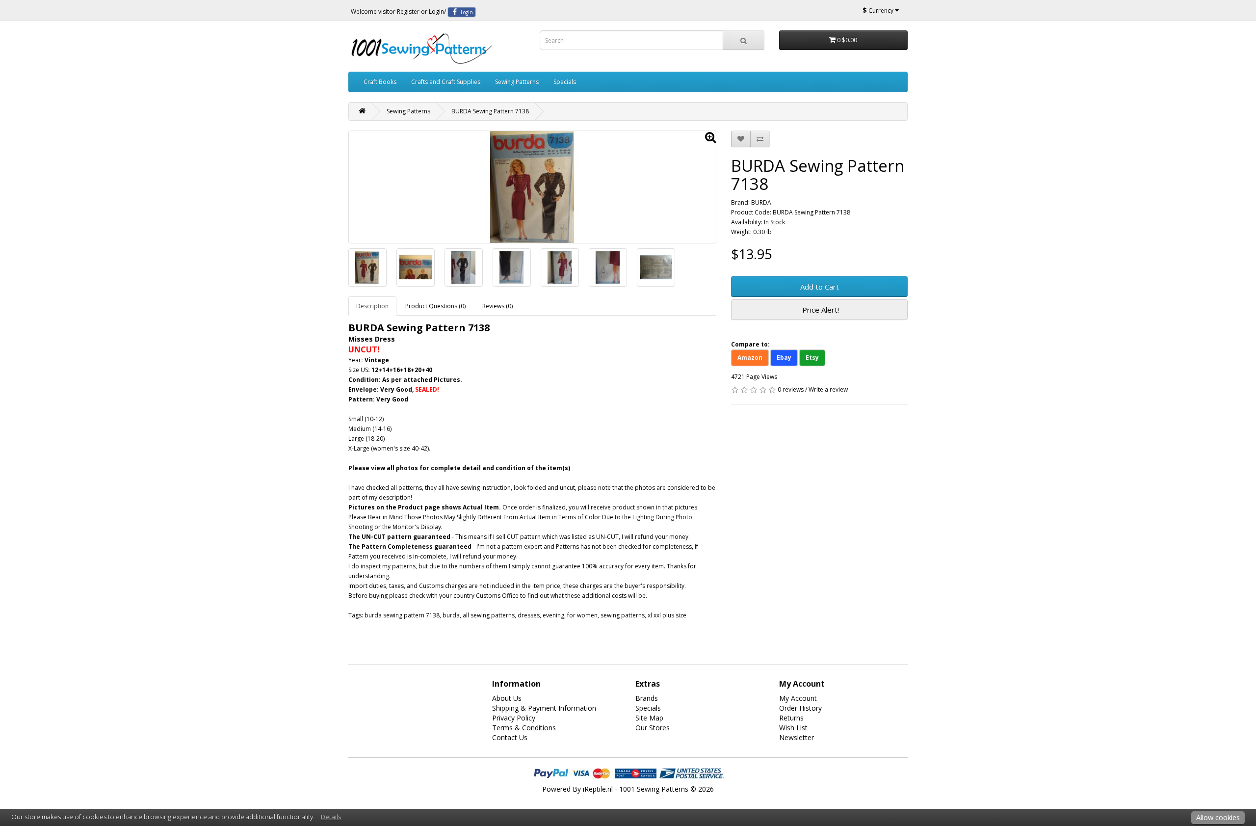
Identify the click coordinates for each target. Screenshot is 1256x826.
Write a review (828, 389)
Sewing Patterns (517, 82)
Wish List (793, 727)
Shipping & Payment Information (544, 708)
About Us (507, 698)
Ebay (784, 357)
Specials (564, 82)
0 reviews (791, 389)
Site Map (649, 717)
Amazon (749, 357)
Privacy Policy (513, 717)
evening (553, 615)
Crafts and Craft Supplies (445, 82)
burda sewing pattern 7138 (402, 615)
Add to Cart (819, 287)
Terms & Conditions (524, 727)
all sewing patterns (489, 615)
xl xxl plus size (667, 615)
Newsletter (796, 737)
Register (408, 11)
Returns (791, 717)
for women (582, 615)
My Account (798, 698)
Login (436, 11)
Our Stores (652, 727)
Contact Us (509, 737)
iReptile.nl (598, 789)
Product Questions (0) (435, 306)
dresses (529, 615)
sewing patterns (623, 615)
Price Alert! (819, 310)
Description (372, 306)
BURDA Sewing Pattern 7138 (490, 111)
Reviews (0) (497, 306)
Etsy (812, 357)
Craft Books (380, 82)
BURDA (761, 202)
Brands (646, 698)
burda (451, 615)
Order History (800, 708)
